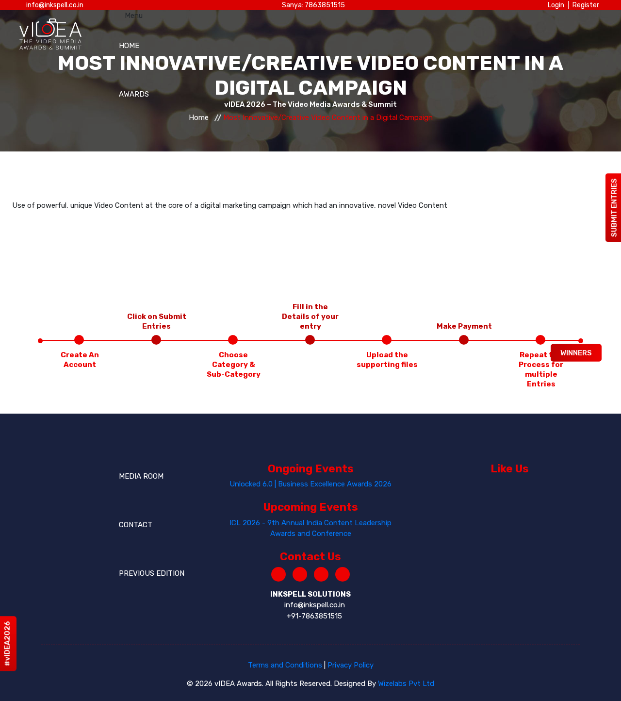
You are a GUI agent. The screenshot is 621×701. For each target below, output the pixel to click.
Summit (133, 255)
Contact (135, 524)
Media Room (141, 476)
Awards (134, 94)
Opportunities (147, 360)
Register (585, 5)
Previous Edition (151, 573)
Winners (576, 352)
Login (556, 5)
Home (129, 45)
